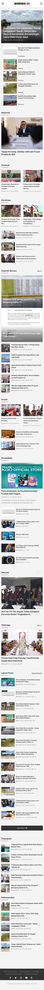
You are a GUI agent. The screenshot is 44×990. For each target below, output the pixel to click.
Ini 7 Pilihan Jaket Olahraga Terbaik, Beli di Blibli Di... (27, 546)
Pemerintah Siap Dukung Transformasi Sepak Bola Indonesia (20, 659)
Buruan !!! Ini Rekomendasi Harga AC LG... (29, 49)
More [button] (39, 271)
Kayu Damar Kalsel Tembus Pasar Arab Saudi (26, 366)
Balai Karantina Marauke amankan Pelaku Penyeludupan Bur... (27, 234)
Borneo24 (3, 191)
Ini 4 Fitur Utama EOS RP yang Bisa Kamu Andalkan (27, 558)
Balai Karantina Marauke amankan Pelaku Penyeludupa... (27, 876)
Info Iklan (36, 971)
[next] (40, 27)
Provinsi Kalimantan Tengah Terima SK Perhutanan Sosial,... (32, 420)
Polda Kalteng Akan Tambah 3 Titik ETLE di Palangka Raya (27, 445)
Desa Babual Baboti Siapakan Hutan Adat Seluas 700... (26, 904)
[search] (41, 3)
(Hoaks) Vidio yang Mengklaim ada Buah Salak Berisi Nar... (27, 814)
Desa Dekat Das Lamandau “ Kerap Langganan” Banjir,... (24, 925)
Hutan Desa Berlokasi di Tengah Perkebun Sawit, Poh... (23, 935)
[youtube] (26, 977)
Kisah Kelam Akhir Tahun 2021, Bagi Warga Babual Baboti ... (27, 717)
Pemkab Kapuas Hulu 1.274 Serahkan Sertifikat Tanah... (26, 346)
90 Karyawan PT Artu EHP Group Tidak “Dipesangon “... (22, 334)
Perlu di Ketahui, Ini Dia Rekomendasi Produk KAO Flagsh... (19, 492)
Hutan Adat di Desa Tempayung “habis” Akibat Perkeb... (26, 945)
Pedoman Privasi (31, 974)
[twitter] (16, 977)
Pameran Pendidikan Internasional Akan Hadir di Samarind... (27, 433)
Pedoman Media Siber (14, 974)
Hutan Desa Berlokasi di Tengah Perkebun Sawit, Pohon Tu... (26, 741)
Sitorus (5, 40)
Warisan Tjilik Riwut (22, 534)
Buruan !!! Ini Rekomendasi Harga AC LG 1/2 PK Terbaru (28, 510)
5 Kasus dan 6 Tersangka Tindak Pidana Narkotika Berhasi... (31, 186)
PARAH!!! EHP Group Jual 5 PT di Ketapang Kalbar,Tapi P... (26, 789)
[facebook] (10, 977)
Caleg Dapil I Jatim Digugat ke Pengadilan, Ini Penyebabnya (32, 221)
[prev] (4, 27)
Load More (21, 828)
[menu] (3, 3)
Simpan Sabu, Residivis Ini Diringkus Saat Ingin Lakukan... (10, 186)
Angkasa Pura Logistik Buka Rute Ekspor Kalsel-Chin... (26, 845)
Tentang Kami (24, 971)
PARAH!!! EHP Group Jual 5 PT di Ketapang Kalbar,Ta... (19, 300)
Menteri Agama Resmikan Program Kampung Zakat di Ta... (25, 387)
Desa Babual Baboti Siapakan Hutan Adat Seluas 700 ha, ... (27, 705)
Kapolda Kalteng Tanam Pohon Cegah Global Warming (28, 246)
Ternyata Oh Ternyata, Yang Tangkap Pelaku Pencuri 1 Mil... (10, 221)
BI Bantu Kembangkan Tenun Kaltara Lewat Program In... (25, 376)
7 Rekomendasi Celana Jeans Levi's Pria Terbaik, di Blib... (27, 522)
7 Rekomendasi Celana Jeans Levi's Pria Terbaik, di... (26, 866)
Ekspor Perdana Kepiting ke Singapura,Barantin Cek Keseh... (26, 777)
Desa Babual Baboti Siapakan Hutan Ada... (27, 73)
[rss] (32, 977)
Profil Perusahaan (10, 971)
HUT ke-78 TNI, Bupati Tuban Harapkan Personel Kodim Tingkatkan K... (20, 612)
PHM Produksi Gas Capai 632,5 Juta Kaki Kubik (25, 356)
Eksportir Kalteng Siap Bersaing (8, 419)
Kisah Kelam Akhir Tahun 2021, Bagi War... (28, 61)
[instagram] (21, 977)
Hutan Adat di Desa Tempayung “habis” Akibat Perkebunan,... (26, 753)
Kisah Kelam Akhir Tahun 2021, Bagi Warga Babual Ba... (24, 915)
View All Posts (36, 673)
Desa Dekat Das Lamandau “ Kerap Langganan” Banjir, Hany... (27, 729)
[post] (22, 26)
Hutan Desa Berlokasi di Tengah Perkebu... (28, 85)
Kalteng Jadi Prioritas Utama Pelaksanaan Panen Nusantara (26, 257)
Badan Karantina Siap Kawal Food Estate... (27, 97)
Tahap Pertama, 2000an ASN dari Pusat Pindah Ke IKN (20, 153)
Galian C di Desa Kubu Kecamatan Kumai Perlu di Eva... (26, 856)
